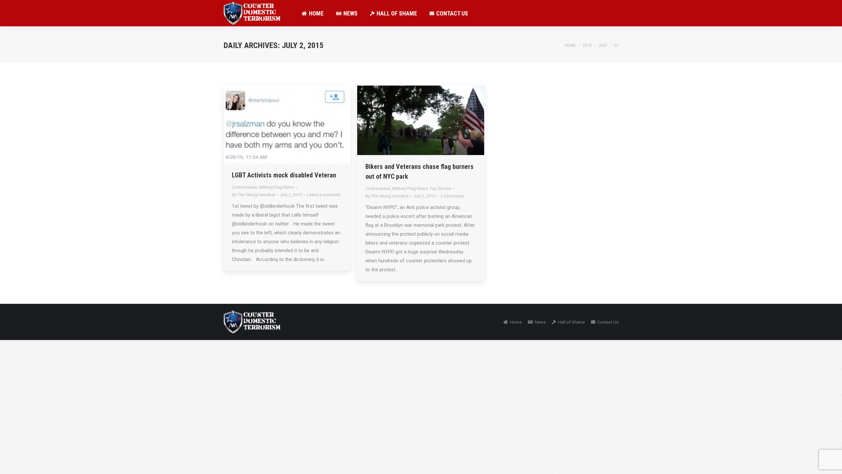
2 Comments (452, 196)
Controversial (244, 187)
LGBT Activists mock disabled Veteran (284, 175)
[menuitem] (312, 13)
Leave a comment (323, 194)
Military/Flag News (276, 187)
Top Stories (440, 188)
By (253, 194)
